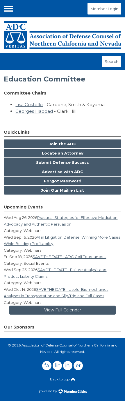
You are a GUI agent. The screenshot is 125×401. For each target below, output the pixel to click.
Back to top (60, 379)
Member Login (104, 8)
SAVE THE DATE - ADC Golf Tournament (69, 256)
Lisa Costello (29, 104)
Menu (8, 8)
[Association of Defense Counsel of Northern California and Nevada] (62, 35)
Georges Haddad (34, 111)
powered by (48, 391)
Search (111, 61)
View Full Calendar (62, 310)
